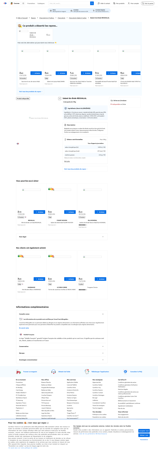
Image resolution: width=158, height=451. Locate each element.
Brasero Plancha (46, 382)
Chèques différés (21, 385)
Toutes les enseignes (99, 405)
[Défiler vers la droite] (136, 66)
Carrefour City (97, 387)
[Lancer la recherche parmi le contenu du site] (92, 3)
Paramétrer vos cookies (99, 417)
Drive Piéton (70, 392)
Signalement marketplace (125, 406)
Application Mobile (72, 382)
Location (69, 405)
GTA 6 (17, 410)
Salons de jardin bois (47, 392)
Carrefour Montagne (98, 395)
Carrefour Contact (98, 392)
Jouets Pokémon (46, 408)
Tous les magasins (98, 408)
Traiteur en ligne (71, 398)
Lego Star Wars (45, 413)
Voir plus (67, 161)
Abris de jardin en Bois (47, 410)
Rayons (33, 18)
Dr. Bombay (19, 387)
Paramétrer (144, 439)
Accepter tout (144, 431)
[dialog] (79, 435)
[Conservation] (103, 346)
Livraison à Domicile (72, 390)
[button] (23, 3)
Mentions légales (123, 389)
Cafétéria (95, 400)
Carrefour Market (97, 385)
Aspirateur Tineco (21, 403)
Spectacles (70, 408)
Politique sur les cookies (100, 414)
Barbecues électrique (22, 413)
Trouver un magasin (30, 372)
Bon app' (95, 398)
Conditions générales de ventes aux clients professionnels (128, 392)
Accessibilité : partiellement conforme (129, 403)
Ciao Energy (19, 390)
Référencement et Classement (127, 400)
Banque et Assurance (73, 403)
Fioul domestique (72, 400)
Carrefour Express (98, 390)
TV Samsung (19, 400)
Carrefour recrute (72, 415)
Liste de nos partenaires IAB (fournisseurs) (93, 434)
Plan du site (121, 408)
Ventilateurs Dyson (21, 398)
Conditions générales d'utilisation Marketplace (128, 385)
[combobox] (71, 3)
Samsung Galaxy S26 (21, 418)
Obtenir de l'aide (64, 372)
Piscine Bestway (46, 405)
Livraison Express (72, 395)
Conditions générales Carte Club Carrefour (127, 397)
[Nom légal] (103, 237)
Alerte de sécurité (123, 417)
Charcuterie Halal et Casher (78, 18)
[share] (59, 98)
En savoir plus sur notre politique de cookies (23, 448)
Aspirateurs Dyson (46, 415)
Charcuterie (61, 18)
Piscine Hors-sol (46, 400)
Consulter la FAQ (136, 372)
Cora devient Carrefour (99, 403)
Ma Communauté (72, 418)
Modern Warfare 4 (21, 392)
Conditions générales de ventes (127, 382)
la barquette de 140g (69, 102)
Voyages (69, 410)
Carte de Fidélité (72, 385)
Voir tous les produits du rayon (30, 91)
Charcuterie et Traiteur (46, 18)
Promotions (19, 382)
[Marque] (103, 353)
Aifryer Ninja (45, 398)
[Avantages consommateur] (103, 360)
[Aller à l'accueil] (5, 3)
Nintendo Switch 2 (21, 405)
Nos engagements (123, 414)
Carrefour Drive (71, 387)
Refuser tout (144, 435)
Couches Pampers (46, 395)
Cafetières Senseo (21, 415)
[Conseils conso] (103, 314)
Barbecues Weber (46, 385)
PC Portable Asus (21, 395)
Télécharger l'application (100, 372)
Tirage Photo (71, 413)
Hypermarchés (97, 382)
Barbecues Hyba (46, 390)
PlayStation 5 (20, 408)
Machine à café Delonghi (48, 418)
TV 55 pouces (45, 403)
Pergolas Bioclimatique (48, 387)
